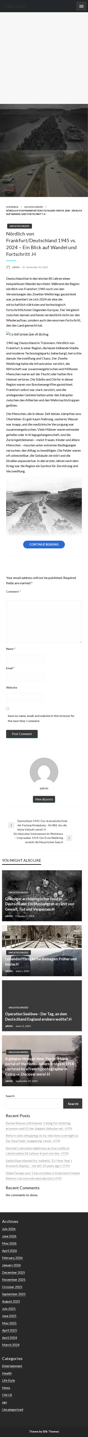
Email (10, 668)
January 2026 (11, 1265)
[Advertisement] (44, 58)
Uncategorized (33, 207)
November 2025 (13, 1279)
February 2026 (12, 1258)
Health (7, 1373)
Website (11, 687)
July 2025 (9, 1308)
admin (16, 267)
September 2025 (14, 1294)
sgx (4, 1402)
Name (11, 648)
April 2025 (9, 1330)
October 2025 (12, 1287)
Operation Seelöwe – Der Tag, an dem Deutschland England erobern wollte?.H (38, 1016)
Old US (7, 1395)
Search (10, 1096)
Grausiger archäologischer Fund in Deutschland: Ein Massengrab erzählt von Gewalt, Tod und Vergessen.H (39, 904)
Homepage (12, 207)
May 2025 (9, 1323)
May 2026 (9, 1243)
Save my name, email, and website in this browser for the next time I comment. (41, 718)
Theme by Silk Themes (44, 1431)
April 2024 (9, 1337)
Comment (13, 591)
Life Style (8, 1380)
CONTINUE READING (44, 544)
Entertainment (12, 1366)
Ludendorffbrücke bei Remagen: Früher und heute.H (41, 961)
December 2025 (13, 1272)
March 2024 (10, 1345)
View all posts (44, 799)
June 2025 (9, 1316)
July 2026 (9, 1229)
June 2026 (9, 1236)
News (6, 1388)
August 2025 (11, 1301)
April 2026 (9, 1250)
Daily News (15, 6)
